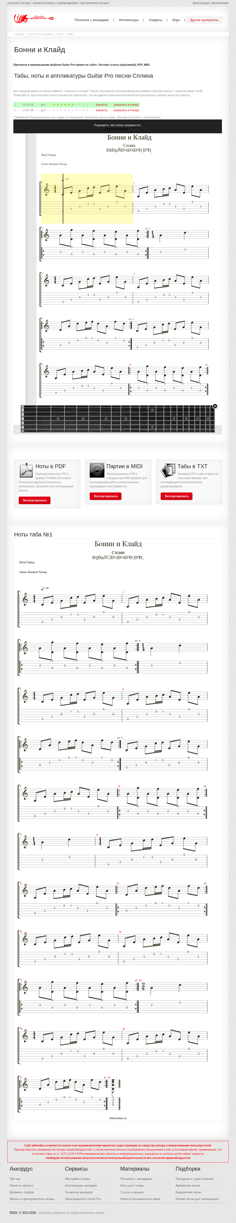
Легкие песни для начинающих (197, 1199)
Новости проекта (21, 1185)
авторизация (220, 3)
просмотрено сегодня (94, 3)
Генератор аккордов (79, 1192)
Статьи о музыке (132, 1192)
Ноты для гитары (132, 1185)
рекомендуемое (67, 3)
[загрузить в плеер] (126, 104)
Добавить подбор (22, 1192)
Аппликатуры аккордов (81, 1185)
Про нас (15, 1179)
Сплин (59, 34)
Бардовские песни (188, 1192)
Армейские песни (188, 1185)
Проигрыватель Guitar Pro (83, 1199)
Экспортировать (35, 500)
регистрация (201, 3)
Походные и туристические (194, 1179)
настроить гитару (18, 3)
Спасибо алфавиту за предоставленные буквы (71, 1212)
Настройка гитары (77, 1179)
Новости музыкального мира (140, 1199)
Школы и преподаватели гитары (32, 1199)
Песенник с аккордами (40, 34)
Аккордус (19, 34)
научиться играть (43, 3)
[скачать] (101, 104)
